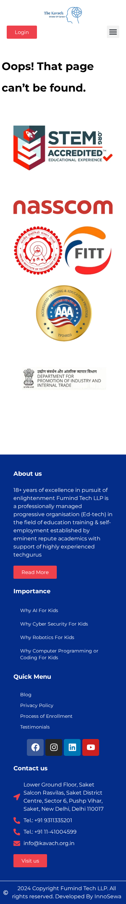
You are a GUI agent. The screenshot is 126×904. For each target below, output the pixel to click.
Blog (26, 695)
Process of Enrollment (46, 716)
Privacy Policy (36, 705)
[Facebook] (35, 747)
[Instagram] (53, 747)
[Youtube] (90, 747)
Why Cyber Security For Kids (54, 624)
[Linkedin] (72, 747)
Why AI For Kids (39, 610)
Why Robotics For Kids (47, 637)
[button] (113, 32)
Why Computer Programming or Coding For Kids (59, 654)
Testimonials (35, 727)
